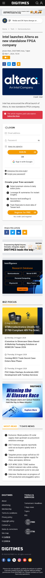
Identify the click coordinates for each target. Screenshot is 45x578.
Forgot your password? (16, 174)
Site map (5, 533)
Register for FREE (22, 212)
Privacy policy (7, 517)
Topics (27, 511)
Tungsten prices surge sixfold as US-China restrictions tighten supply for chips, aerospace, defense (24, 457)
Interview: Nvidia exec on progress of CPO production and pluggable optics (24, 475)
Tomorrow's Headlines (33, 503)
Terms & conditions (9, 513)
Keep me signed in (15, 146)
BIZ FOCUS (9, 302)
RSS (25, 515)
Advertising (6, 505)
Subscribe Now (13, 116)
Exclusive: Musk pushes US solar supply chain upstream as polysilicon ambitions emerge (23, 438)
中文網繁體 (6, 537)
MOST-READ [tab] (10, 426)
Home (4, 29)
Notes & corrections (10, 529)
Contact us (6, 525)
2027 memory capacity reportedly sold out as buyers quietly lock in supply (22, 447)
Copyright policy (8, 521)
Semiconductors (24, 29)
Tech (12, 29)
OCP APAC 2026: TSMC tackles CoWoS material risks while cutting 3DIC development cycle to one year (23, 467)
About (4, 501)
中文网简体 (6, 541)
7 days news (29, 507)
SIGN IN (22, 152)
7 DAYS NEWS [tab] (27, 426)
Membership (7, 509)
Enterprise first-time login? (17, 171)
